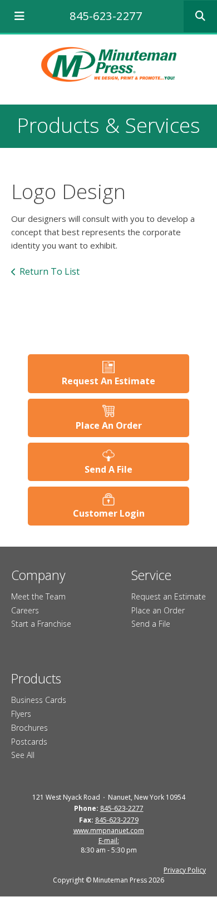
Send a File (150, 623)
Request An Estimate (108, 381)
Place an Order (158, 610)
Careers (25, 610)
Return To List (49, 271)
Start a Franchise (41, 623)
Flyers (21, 713)
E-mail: (108, 840)
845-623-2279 (117, 820)
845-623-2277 (106, 15)
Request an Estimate (168, 596)
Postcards (29, 741)
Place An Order (109, 425)
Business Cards (38, 700)
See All (22, 755)
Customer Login (109, 513)
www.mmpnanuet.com (108, 830)
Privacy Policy (185, 870)
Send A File (108, 469)
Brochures (29, 727)
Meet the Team (38, 596)
